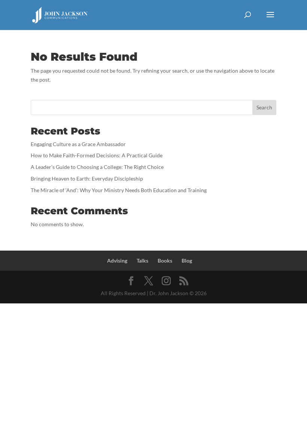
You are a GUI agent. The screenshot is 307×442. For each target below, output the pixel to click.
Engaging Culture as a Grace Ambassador (78, 144)
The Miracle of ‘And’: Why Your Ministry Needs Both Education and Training (119, 190)
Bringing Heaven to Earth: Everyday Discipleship (87, 178)
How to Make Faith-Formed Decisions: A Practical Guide (96, 155)
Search (264, 107)
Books (165, 260)
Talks (142, 260)
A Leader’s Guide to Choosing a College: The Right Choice (97, 167)
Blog (187, 260)
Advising (117, 260)
